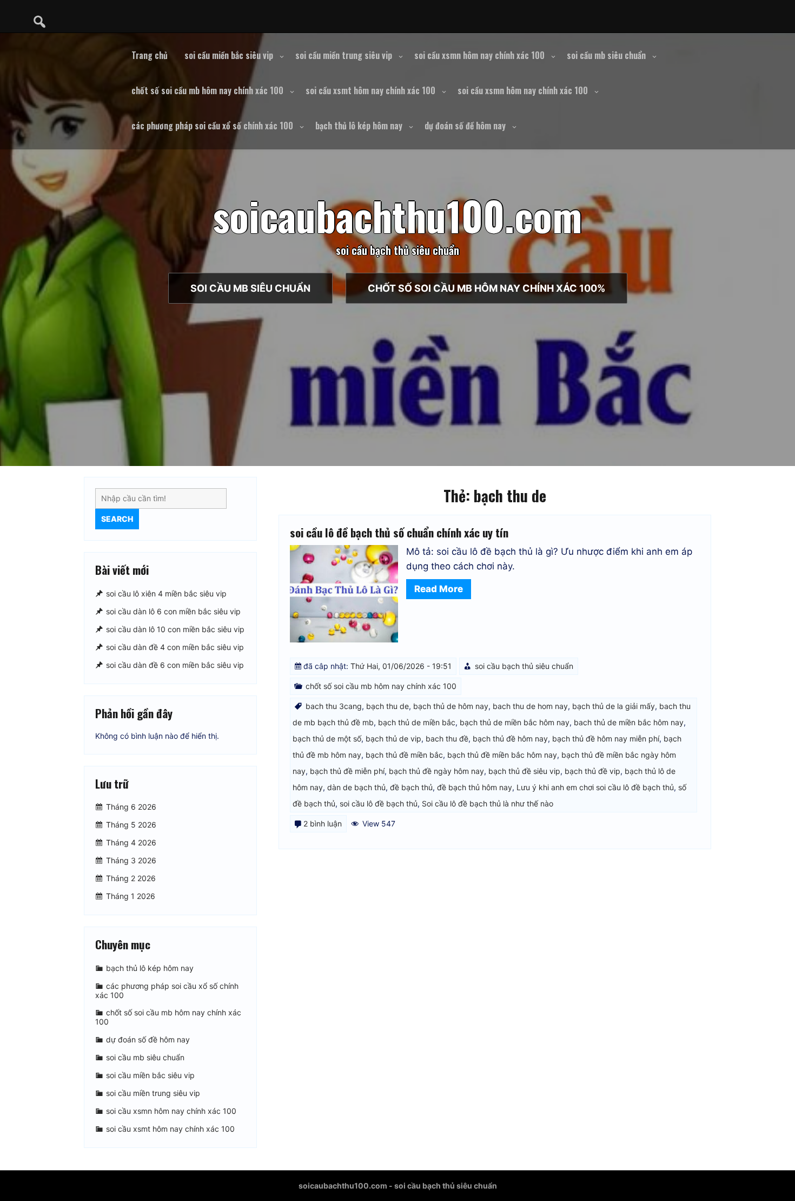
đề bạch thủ (411, 787)
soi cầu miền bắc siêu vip (228, 55)
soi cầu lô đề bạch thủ (379, 803)
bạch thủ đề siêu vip (524, 771)
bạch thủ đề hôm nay (510, 738)
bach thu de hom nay (530, 706)
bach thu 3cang (334, 706)
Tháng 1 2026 (130, 896)
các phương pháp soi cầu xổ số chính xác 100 (212, 125)
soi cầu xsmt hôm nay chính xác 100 (370, 90)
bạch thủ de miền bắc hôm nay (514, 722)
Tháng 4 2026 (131, 842)
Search (117, 518)
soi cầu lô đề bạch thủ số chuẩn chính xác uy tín (399, 532)
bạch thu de (387, 706)
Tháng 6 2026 (131, 806)
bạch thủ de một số (327, 738)
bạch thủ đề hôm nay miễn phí (605, 738)
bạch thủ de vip (393, 738)
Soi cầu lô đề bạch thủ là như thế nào (487, 803)
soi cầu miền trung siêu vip (343, 55)
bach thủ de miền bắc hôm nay (629, 722)
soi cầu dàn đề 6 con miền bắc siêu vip (175, 665)
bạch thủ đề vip (592, 771)
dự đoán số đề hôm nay (465, 125)
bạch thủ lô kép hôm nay (358, 125)
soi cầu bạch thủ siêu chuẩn (524, 666)
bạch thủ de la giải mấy (613, 706)
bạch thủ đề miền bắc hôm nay (502, 754)
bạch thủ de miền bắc (416, 722)
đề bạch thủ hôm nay (474, 787)
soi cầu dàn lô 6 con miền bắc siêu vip (173, 611)
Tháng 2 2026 (131, 878)
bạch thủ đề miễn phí (347, 771)
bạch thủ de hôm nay (450, 706)
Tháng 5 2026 (131, 824)
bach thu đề (447, 738)
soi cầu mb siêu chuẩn (606, 55)
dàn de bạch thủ (356, 787)
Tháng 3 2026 (131, 860)
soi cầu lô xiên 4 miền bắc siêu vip (166, 593)
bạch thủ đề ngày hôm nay (436, 771)
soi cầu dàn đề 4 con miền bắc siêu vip (175, 647)
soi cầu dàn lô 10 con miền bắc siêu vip (175, 629)
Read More (438, 588)
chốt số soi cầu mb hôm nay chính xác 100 (207, 90)
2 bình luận (322, 823)
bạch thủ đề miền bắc (404, 754)
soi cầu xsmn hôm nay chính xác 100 (479, 55)
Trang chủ (149, 55)
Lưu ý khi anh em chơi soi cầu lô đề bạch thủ (595, 787)
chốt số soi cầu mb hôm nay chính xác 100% (486, 288)
